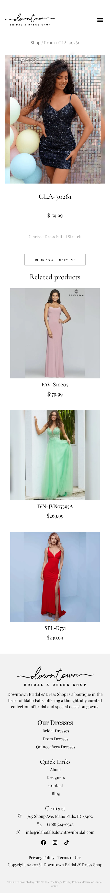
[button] (100, 20)
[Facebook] (43, 842)
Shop (35, 42)
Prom (49, 42)
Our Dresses (55, 722)
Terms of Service (93, 882)
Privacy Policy (41, 857)
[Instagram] (55, 842)
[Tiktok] (66, 842)
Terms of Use (69, 857)
